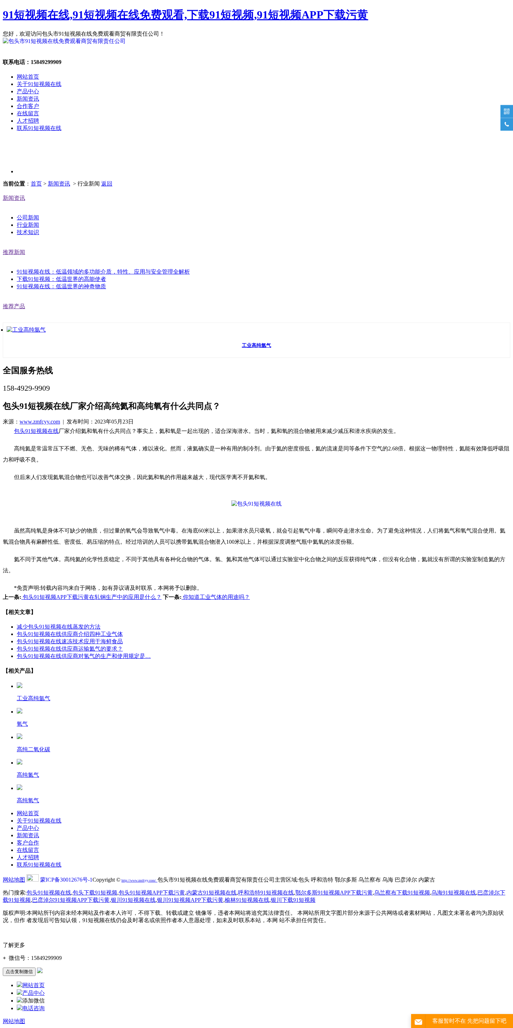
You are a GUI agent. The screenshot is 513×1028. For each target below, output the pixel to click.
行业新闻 (28, 225)
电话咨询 (33, 1008)
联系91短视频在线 (39, 128)
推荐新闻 (14, 252)
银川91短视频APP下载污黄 (190, 900)
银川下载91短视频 (293, 900)
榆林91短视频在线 (247, 900)
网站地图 (14, 880)
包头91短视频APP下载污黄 (152, 893)
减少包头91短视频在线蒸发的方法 (59, 627)
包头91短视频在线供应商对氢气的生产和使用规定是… (84, 656)
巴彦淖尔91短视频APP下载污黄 (71, 900)
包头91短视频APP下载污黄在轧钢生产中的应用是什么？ (91, 597)
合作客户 (28, 106)
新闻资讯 (28, 99)
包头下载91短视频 (95, 893)
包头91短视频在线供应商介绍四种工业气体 (70, 634)
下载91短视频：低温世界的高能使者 (61, 279)
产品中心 (28, 91)
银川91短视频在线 (133, 900)
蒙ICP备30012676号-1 (66, 880)
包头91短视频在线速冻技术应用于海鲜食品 (70, 641)
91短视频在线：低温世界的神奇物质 (61, 286)
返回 (106, 184)
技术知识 (28, 232)
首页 (36, 184)
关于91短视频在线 (39, 84)
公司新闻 (28, 217)
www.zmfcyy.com (40, 422)
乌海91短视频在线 (453, 893)
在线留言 (28, 113)
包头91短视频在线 (36, 431)
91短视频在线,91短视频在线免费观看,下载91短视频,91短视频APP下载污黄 (185, 14)
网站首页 (28, 77)
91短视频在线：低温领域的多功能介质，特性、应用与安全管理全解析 (103, 272)
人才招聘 (28, 121)
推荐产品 (14, 306)
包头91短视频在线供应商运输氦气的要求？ (70, 649)
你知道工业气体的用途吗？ (215, 597)
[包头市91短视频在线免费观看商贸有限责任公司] (64, 41)
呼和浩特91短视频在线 (266, 893)
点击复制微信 (19, 971)
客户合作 (28, 843)
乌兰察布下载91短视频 (402, 893)
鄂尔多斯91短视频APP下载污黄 (334, 893)
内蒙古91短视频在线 (211, 893)
